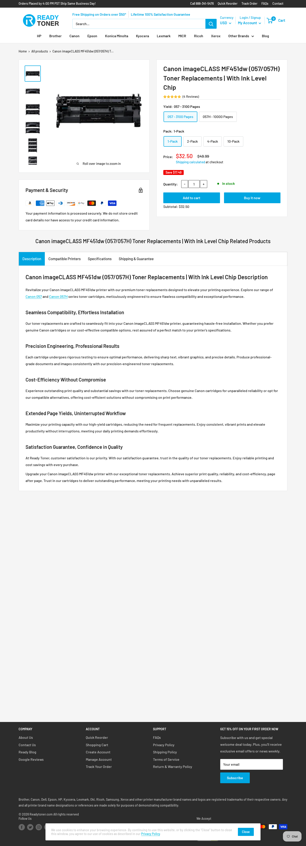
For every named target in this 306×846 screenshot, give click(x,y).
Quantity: (170, 184)
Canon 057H (58, 296)
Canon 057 (34, 296)
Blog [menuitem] (265, 36)
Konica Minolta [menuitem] (116, 36)
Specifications (100, 258)
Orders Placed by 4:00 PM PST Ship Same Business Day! (57, 3)
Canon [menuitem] (74, 36)
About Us (26, 737)
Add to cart (191, 198)
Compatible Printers (64, 258)
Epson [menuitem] (92, 36)
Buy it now (252, 198)
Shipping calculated (190, 162)
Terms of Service (166, 759)
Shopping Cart (97, 745)
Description (31, 258)
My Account (248, 22)
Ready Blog (27, 752)
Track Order (249, 3)
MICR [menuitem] (182, 36)
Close (246, 832)
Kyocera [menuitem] (142, 36)
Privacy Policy (164, 745)
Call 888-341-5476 (202, 3)
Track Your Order (99, 766)
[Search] (211, 24)
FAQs (264, 3)
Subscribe (235, 778)
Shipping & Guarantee (136, 258)
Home (23, 51)
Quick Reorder (227, 3)
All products (39, 51)
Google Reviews (31, 759)
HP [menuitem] (39, 36)
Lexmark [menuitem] (163, 36)
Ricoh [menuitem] (198, 36)
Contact (277, 3)
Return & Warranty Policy (172, 766)
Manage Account (99, 759)
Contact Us (27, 745)
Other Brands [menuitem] (238, 36)
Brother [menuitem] (55, 36)
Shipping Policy (165, 752)
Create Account (98, 752)
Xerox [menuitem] (215, 36)
